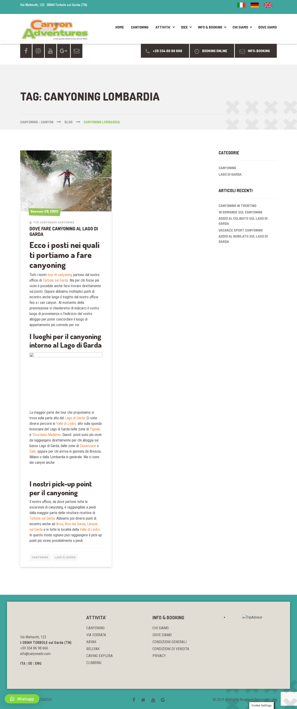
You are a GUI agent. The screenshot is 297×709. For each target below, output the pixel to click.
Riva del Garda (75, 524)
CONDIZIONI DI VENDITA (170, 649)
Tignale (95, 429)
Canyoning (40, 557)
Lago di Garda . (76, 418)
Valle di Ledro (90, 529)
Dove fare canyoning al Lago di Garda (63, 231)
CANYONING (139, 27)
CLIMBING (93, 663)
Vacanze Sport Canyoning (241, 230)
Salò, (32, 451)
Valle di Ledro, (66, 423)
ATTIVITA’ (163, 27)
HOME (119, 27)
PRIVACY (159, 656)
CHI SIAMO (240, 27)
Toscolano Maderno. (46, 434)
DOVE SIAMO (267, 27)
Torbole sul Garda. (56, 280)
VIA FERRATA (96, 635)
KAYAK (91, 642)
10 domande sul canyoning (240, 212)
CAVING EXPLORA (99, 656)
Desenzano (87, 446)
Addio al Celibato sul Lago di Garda (243, 221)
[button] (22, 698)
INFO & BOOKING (210, 27)
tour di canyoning (60, 275)
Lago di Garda (65, 557)
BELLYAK (93, 649)
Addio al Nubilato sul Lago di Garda (243, 239)
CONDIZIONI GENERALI (169, 642)
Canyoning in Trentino (237, 205)
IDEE (184, 27)
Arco (59, 524)
